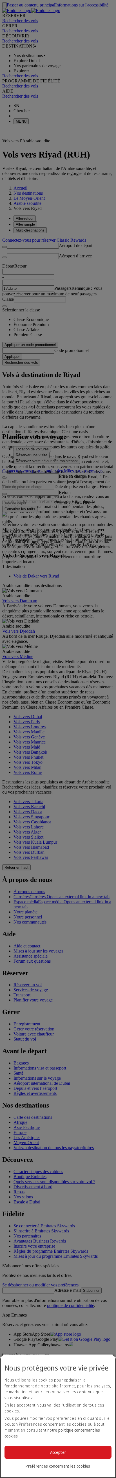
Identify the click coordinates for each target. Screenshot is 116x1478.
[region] (58, 1416)
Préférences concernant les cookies (58, 1466)
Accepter (58, 1452)
